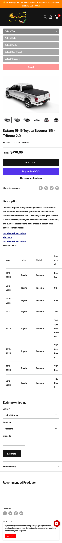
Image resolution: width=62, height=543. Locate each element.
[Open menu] (4, 17)
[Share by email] (57, 188)
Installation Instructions (14, 233)
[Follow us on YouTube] (21, 513)
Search (31, 67)
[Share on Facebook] (41, 188)
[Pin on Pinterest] (46, 188)
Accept (10, 536)
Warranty (7, 237)
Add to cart (31, 162)
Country (6, 408)
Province (7, 422)
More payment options (31, 178)
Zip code (7, 436)
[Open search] (45, 17)
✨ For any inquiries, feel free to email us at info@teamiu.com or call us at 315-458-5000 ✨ (31, 4)
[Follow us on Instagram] (16, 513)
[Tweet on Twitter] (52, 188)
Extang (6, 142)
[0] (57, 17)
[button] (57, 523)
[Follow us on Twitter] (10, 513)
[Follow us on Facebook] (5, 513)
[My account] (50, 17)
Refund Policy (9, 466)
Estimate (11, 453)
